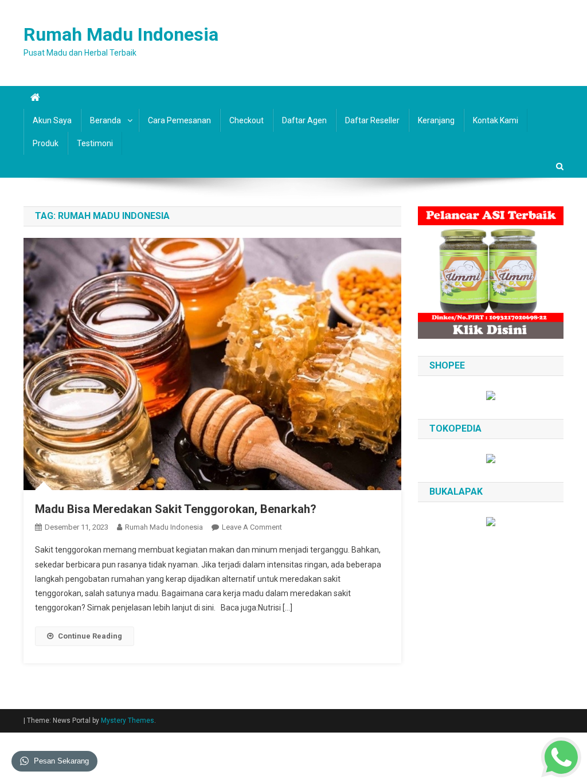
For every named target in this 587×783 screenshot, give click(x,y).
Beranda (105, 120)
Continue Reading (90, 636)
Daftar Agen (304, 120)
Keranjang (436, 120)
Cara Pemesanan (179, 120)
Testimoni (95, 143)
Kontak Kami (495, 120)
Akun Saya (52, 120)
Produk (45, 143)
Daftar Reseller (372, 120)
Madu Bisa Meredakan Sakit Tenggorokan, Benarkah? (175, 509)
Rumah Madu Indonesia (121, 34)
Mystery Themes (127, 721)
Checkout (246, 120)
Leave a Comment (252, 527)
